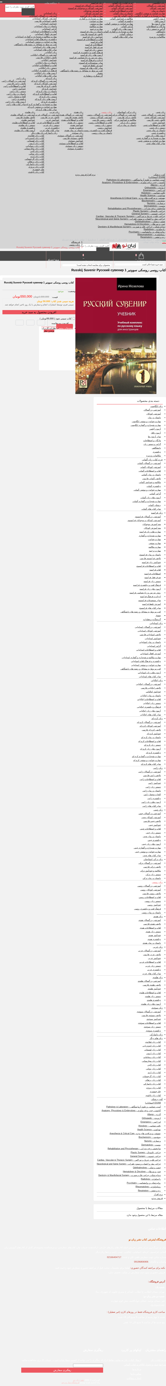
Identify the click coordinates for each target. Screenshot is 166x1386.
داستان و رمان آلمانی (123, 13)
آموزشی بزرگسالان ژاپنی (14, 81)
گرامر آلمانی (127, 26)
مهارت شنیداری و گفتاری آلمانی (118, 31)
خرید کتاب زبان (158, 1360)
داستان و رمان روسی (102, 133)
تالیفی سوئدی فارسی (73, 138)
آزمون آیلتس (159, 18)
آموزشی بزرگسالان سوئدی (70, 135)
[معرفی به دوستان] (41, 322)
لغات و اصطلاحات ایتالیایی (44, 65)
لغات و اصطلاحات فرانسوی (90, 39)
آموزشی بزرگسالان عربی (47, 114)
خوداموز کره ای (49, 88)
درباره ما (92, 239)
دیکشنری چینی (158, 133)
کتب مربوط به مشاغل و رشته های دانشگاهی (81, 70)
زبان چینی (160, 112)
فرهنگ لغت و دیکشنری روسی (97, 130)
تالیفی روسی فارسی (102, 120)
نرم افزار (91, 174)
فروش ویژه (81, 174)
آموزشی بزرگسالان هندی (71, 114)
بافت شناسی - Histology (153, 192)
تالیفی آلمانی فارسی (123, 16)
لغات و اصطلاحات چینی (154, 125)
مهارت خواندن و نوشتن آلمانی (118, 23)
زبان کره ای (51, 78)
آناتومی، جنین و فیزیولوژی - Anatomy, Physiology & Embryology (133, 182)
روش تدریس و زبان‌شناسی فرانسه (86, 57)
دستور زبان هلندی (26, 125)
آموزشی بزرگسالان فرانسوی (89, 5)
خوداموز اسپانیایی (48, 23)
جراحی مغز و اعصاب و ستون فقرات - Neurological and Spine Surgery (130, 218)
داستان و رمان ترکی (126, 125)
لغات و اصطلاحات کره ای (45, 94)
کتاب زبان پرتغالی (35, 161)
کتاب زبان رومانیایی (35, 146)
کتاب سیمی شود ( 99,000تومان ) (55, 318)
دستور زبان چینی (157, 127)
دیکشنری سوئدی (75, 148)
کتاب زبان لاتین (37, 151)
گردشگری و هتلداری (93, 76)
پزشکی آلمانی (126, 34)
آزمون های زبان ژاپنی (15, 101)
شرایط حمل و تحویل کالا (153, 1364)
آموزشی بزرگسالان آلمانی (120, 5)
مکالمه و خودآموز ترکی (125, 120)
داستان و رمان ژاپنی (16, 94)
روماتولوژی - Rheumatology (151, 234)
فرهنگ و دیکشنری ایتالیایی (44, 70)
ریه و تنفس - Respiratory (152, 237)
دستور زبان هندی (75, 122)
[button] (20, 322)
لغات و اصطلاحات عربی (48, 122)
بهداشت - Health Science (152, 195)
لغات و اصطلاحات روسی (100, 122)
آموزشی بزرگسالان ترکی (124, 114)
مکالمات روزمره (157, 36)
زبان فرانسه (97, 3)
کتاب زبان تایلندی (36, 172)
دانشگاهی (160, 31)
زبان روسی (106, 112)
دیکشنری (161, 34)
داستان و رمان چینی (155, 130)
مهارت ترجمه (96, 29)
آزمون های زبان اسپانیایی (45, 47)
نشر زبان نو (78, 1380)
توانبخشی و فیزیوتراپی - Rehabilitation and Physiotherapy (136, 208)
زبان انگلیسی (159, 3)
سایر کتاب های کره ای (46, 109)
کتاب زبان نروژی (36, 166)
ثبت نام (65, 239)
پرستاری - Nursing (156, 203)
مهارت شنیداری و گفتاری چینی (150, 138)
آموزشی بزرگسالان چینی (153, 114)
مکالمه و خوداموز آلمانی (121, 18)
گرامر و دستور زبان (156, 29)
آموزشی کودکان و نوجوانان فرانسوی (85, 8)
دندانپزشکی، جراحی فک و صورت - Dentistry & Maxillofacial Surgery (131, 226)
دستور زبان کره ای (48, 96)
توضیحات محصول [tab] (64, 328)
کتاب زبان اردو (37, 156)
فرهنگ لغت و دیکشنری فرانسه (88, 52)
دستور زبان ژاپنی (18, 91)
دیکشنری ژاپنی (19, 99)
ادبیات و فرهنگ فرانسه (92, 60)
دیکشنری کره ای (49, 101)
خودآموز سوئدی (75, 140)
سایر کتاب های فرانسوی (91, 68)
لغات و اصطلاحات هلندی (23, 122)
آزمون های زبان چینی (155, 135)
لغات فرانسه (97, 42)
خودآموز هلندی (28, 120)
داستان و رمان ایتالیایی (46, 62)
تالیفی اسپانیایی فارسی (46, 21)
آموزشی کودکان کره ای (45, 83)
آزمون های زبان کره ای (46, 99)
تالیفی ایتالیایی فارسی (46, 57)
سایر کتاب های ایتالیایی (46, 75)
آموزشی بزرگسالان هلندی (22, 114)
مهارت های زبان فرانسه (91, 16)
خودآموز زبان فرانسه (93, 36)
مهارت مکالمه (96, 26)
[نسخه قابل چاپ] (30, 322)
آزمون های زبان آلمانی (122, 29)
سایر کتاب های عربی (49, 130)
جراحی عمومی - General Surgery (148, 213)
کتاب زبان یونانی (36, 153)
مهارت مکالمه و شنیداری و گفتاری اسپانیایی (36, 36)
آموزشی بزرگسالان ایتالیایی (43, 55)
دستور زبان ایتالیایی (47, 68)
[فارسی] (164, 243)
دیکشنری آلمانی (125, 21)
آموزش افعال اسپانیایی (46, 34)
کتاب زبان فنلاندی (36, 135)
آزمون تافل (159, 21)
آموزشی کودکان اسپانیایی (44, 18)
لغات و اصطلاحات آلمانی (121, 10)
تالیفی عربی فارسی (49, 117)
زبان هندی (78, 112)
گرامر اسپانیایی (49, 28)
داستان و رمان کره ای (46, 91)
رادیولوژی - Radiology (154, 229)
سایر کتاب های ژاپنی (16, 104)
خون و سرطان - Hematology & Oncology (144, 224)
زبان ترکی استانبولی (126, 112)
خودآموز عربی (52, 120)
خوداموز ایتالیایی (49, 60)
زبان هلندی (30, 112)
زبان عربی (54, 112)
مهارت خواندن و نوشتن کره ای (42, 107)
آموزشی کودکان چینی (154, 117)
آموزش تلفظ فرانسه (93, 65)
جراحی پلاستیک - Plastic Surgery (149, 211)
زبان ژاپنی (21, 78)
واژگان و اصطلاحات (156, 26)
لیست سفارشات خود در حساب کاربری (57, 1360)
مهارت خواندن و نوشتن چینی (151, 140)
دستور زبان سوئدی (74, 146)
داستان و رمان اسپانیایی (45, 26)
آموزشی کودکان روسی (101, 117)
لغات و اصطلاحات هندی (72, 120)
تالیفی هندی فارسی (74, 117)
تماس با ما (79, 239)
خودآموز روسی (104, 127)
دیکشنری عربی (52, 127)
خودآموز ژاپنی (19, 88)
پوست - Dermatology (154, 205)
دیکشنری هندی (76, 127)
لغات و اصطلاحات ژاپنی (14, 86)
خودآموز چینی (158, 122)
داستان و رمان (158, 10)
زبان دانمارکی (50, 133)
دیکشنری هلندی (27, 127)
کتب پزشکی (159, 174)
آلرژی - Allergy (158, 185)
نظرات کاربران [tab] (49, 328)
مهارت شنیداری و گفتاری (91, 18)
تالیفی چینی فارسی (156, 120)
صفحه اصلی (160, 239)
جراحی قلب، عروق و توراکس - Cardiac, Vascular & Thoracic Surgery (130, 216)
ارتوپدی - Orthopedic (155, 187)
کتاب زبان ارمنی (36, 143)
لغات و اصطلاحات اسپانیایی (44, 31)
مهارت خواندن (96, 21)
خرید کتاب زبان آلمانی (122, 3)
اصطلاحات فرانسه (94, 44)
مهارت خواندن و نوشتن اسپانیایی (41, 42)
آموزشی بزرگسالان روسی (99, 114)
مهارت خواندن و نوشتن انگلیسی (150, 13)
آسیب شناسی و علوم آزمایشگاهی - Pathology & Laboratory (136, 179)
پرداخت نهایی (51, 3)
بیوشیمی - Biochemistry (153, 200)
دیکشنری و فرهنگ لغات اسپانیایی (41, 39)
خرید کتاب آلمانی (106, 239)
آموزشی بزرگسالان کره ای (44, 81)
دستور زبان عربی (51, 125)
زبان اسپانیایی (50, 13)
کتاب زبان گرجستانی (34, 159)
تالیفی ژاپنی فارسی (16, 83)
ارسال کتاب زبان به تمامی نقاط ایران (135, 239)
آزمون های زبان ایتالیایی (45, 73)
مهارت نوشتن (96, 23)
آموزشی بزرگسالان (156, 5)
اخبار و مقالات (134, 1378)
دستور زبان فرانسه (94, 49)
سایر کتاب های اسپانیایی (45, 49)
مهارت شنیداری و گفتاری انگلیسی (149, 16)
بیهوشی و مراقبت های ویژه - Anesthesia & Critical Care (137, 198)
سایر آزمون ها (158, 23)
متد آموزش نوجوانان (93, 10)
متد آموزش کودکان (94, 13)
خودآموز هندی (76, 125)
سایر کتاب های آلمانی (123, 36)
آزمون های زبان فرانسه (91, 55)
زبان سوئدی (77, 133)
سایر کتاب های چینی (155, 143)
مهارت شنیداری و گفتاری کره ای (41, 104)
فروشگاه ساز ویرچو (70, 1382)
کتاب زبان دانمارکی (35, 164)
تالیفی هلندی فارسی (25, 117)
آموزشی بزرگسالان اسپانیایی (43, 15)
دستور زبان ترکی (128, 122)
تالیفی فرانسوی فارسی (91, 34)
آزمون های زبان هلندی (24, 130)
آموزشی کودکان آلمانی (122, 8)
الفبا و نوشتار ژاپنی (17, 96)
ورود (71, 239)
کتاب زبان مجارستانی (34, 148)
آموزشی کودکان (157, 8)
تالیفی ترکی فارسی (126, 117)
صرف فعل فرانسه (94, 47)
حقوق (100, 73)
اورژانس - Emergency (154, 190)
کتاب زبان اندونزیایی (34, 138)
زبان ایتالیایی (51, 52)
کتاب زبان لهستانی (35, 140)
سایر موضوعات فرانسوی (91, 62)
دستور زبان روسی (103, 125)
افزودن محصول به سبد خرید (39, 312)
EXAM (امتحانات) (156, 177)
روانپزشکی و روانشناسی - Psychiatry (147, 232)
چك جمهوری (38, 169)
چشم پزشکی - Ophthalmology (150, 221)
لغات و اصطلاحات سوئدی (71, 143)
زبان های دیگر (37, 133)
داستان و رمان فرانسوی (91, 31)
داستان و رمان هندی (73, 130)
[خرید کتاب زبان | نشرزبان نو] (123, 246)
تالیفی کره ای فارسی (46, 86)
